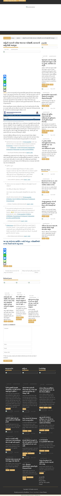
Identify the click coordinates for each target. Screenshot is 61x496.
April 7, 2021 (27, 179)
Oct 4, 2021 (31, 295)
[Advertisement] (30, 19)
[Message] (21, 87)
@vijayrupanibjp (27, 141)
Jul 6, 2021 (33, 433)
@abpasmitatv (16, 149)
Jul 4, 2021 (42, 384)
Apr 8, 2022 (52, 174)
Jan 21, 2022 (52, 218)
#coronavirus (9, 145)
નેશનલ (47, 192)
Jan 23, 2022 (52, 194)
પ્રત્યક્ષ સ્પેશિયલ (31, 453)
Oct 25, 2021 (7, 293)
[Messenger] (21, 84)
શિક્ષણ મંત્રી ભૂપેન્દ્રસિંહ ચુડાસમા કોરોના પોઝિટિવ (31, 271)
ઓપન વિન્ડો (25, 430)
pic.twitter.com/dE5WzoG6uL (13, 218)
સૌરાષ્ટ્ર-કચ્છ (10, 321)
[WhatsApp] (21, 81)
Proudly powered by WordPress (21, 492)
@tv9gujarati (9, 149)
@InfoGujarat (24, 199)
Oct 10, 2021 (25, 383)
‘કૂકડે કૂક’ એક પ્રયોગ (44, 482)
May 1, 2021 (52, 135)
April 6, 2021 (29, 152)
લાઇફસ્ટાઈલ (8, 408)
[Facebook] (21, 76)
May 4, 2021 (52, 88)
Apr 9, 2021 (16, 431)
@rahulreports (31, 199)
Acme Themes (43, 492)
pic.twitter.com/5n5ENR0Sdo (27, 149)
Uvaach (40, 484)
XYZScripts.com (37, 495)
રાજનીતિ (51, 84)
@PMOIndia (9, 216)
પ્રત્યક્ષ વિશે (41, 477)
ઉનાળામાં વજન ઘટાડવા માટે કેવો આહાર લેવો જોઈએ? (11, 271)
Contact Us (41, 478)
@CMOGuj (18, 199)
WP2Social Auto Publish (25, 495)
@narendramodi (10, 201)
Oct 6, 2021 (19, 292)
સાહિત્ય (29, 430)
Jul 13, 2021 (33, 411)
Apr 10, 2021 (16, 411)
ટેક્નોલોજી (45, 407)
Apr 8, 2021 (16, 452)
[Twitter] (21, 79)
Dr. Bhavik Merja (26, 416)
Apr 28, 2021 (8, 383)
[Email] (21, 90)
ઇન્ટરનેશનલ (42, 430)
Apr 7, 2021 (50, 410)
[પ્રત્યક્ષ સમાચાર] (5, 32)
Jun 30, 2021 (45, 56)
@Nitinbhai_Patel (10, 199)
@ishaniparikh (31, 147)
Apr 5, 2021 (50, 432)
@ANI (18, 147)
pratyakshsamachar (14, 49)
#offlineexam (13, 147)
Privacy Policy (42, 480)
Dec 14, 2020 (50, 453)
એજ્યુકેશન (6, 266)
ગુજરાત (10, 266)
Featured (17, 317)
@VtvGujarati (24, 147)
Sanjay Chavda (7, 294)
